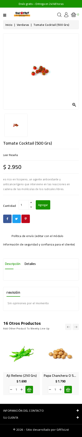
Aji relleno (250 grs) (22, 375)
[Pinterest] (25, 219)
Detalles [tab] (30, 264)
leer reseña (10, 155)
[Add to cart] (29, 389)
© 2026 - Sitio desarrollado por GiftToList (41, 429)
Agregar (43, 205)
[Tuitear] (16, 219)
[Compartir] (7, 219)
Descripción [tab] (12, 264)
